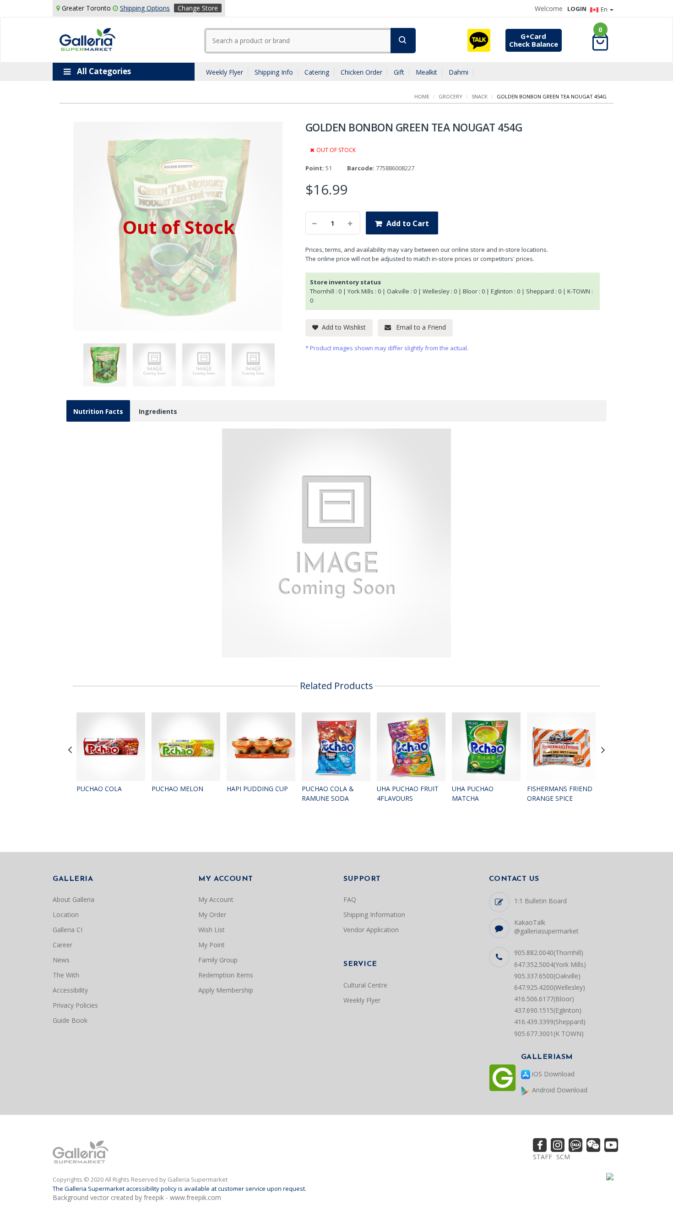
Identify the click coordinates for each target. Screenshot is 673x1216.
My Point (211, 944)
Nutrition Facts (98, 411)
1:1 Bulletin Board (540, 900)
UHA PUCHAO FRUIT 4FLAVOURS (408, 793)
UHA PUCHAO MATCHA (473, 793)
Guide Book (70, 1020)
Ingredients (158, 411)
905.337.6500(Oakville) (547, 976)
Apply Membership (225, 990)
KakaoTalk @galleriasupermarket (546, 926)
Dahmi (458, 72)
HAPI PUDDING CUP (257, 788)
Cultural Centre (365, 985)
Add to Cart (407, 223)
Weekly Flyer (224, 72)
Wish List (211, 929)
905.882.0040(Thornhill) (548, 952)
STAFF (542, 1156)
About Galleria (73, 899)
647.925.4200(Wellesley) (549, 987)
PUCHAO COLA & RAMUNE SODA (328, 793)
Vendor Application (371, 929)
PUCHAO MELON (177, 788)
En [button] (605, 9)
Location (66, 914)
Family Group (218, 959)
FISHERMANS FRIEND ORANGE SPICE (559, 793)
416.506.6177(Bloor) (544, 998)
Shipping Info (274, 72)
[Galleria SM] (88, 38)
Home (421, 96)
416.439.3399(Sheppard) (550, 1021)
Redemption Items (225, 975)
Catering (316, 72)
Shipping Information (374, 914)
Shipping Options (145, 8)
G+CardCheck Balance (533, 40)
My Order (212, 914)
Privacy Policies (75, 1005)
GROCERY (450, 96)
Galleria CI (67, 929)
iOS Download (552, 1073)
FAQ (349, 899)
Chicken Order (361, 72)
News (61, 959)
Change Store (198, 8)
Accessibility (70, 990)
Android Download (558, 1090)
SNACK (480, 96)
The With (66, 975)
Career (62, 944)
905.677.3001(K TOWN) (549, 1033)
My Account (215, 899)
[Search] (403, 40)
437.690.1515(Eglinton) (547, 1010)
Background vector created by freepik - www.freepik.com (137, 1197)
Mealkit (426, 72)
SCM (563, 1156)
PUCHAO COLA (99, 788)
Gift (399, 72)
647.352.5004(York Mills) (550, 964)
